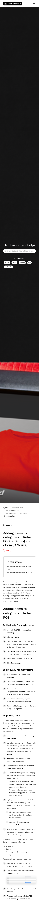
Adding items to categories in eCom (19, 572)
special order (8, 266)
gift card (7, 262)
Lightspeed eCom (12, 510)
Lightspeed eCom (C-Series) (16, 513)
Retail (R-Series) (13, 3)
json (29, 262)
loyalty (14, 262)
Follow (7, 550)
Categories (10, 516)
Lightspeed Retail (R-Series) (13, 508)
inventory (22, 262)
